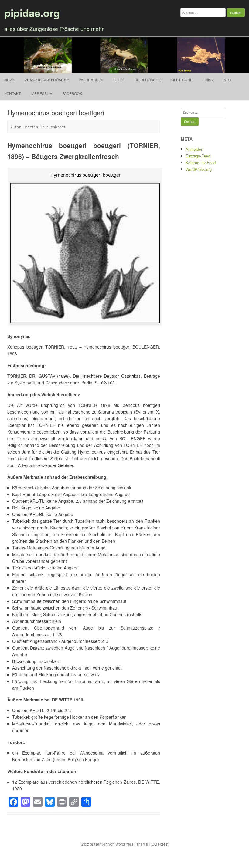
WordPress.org (199, 169)
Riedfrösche (147, 79)
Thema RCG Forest (152, 844)
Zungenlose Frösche (47, 80)
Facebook (72, 93)
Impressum (41, 93)
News (9, 79)
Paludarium (91, 79)
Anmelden (194, 149)
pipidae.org (32, 12)
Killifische (182, 79)
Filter (118, 79)
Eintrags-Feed (198, 156)
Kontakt (12, 93)
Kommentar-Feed (201, 162)
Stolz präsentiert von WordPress (107, 844)
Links (207, 79)
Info (227, 79)
